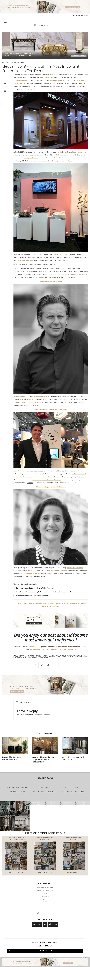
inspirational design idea (60, 656)
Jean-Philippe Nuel (76, 656)
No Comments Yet (26, 702)
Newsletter (33, 647)
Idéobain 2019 (46, 656)
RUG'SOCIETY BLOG (73, 788)
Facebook (36, 650)
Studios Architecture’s (57, 571)
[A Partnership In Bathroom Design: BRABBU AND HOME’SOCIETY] (45, 745)
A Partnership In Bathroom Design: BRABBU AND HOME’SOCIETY (43, 759)
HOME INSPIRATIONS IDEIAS (73, 792)
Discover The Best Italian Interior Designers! (12, 758)
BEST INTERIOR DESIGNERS (45, 792)
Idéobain (38, 656)
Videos (45, 893)
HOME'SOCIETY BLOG (17, 792)
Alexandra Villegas (25, 655)
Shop (45, 902)
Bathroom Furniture (45, 887)
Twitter (45, 650)
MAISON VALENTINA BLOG (17, 788)
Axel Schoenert (37, 655)
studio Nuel (26, 658)
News (22, 62)
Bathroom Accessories (45, 890)
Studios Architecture (40, 658)
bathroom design (70, 655)
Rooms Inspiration (46, 896)
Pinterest (53, 650)
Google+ (62, 650)
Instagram (72, 650)
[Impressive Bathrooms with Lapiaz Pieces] (75, 745)
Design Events (6, 62)
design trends (29, 656)
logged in (31, 715)
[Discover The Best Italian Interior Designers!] (15, 745)
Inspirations (16, 62)
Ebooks (45, 899)
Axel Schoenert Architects (41, 477)
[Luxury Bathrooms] (45, 26)
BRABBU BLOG (45, 788)
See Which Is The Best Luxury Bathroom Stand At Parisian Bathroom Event (43, 592)
